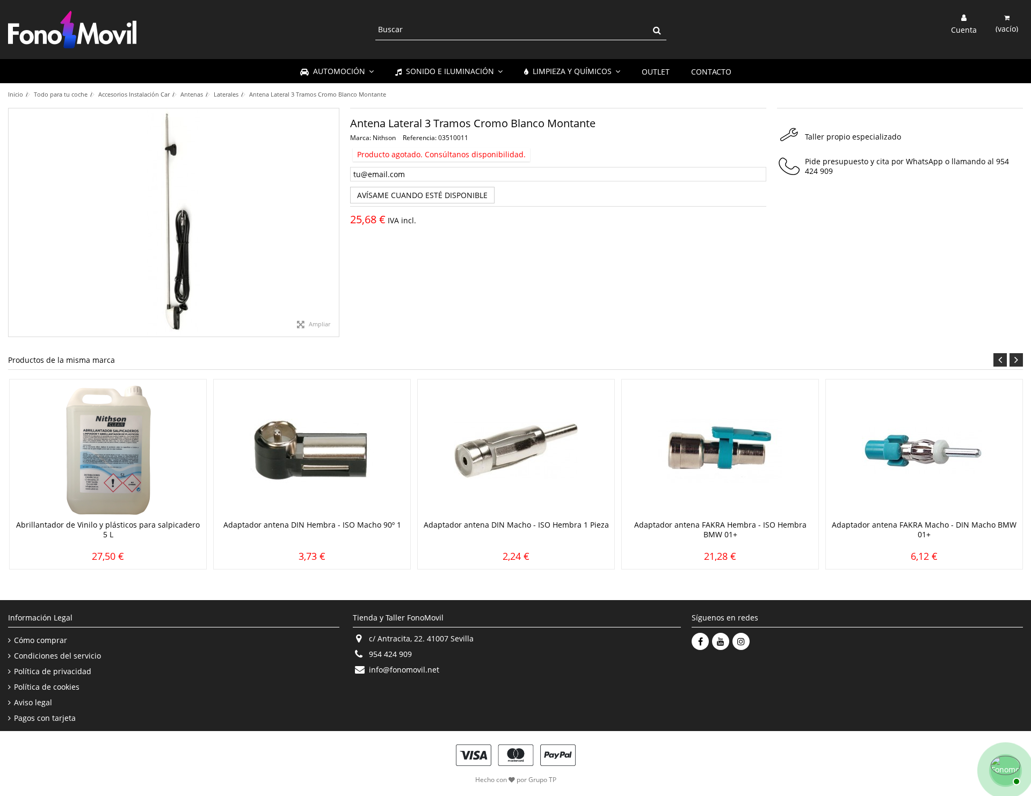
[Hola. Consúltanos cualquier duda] (1004, 769)
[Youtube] (720, 641)
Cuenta (964, 29)
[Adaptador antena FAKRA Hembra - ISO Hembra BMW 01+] (720, 450)
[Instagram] (741, 641)
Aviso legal (33, 702)
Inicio (15, 94)
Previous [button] (1000, 360)
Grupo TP (542, 780)
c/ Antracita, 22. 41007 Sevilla (421, 638)
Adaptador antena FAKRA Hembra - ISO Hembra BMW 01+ (720, 529)
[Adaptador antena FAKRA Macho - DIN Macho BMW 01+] (924, 450)
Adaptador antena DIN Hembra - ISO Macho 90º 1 (312, 525)
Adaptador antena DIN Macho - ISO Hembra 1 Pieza (516, 525)
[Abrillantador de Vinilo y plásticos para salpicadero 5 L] (107, 450)
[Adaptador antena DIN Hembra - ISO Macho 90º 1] (312, 450)
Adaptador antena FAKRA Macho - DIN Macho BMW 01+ (924, 529)
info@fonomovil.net (404, 669)
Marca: (360, 137)
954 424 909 (390, 654)
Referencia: (420, 137)
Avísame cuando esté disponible (422, 195)
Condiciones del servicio (57, 656)
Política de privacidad (52, 671)
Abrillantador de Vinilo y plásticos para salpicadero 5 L (108, 529)
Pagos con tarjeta (45, 718)
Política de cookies (46, 687)
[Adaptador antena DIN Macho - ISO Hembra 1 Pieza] (516, 450)
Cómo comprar (40, 640)
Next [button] (1016, 360)
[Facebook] (700, 641)
